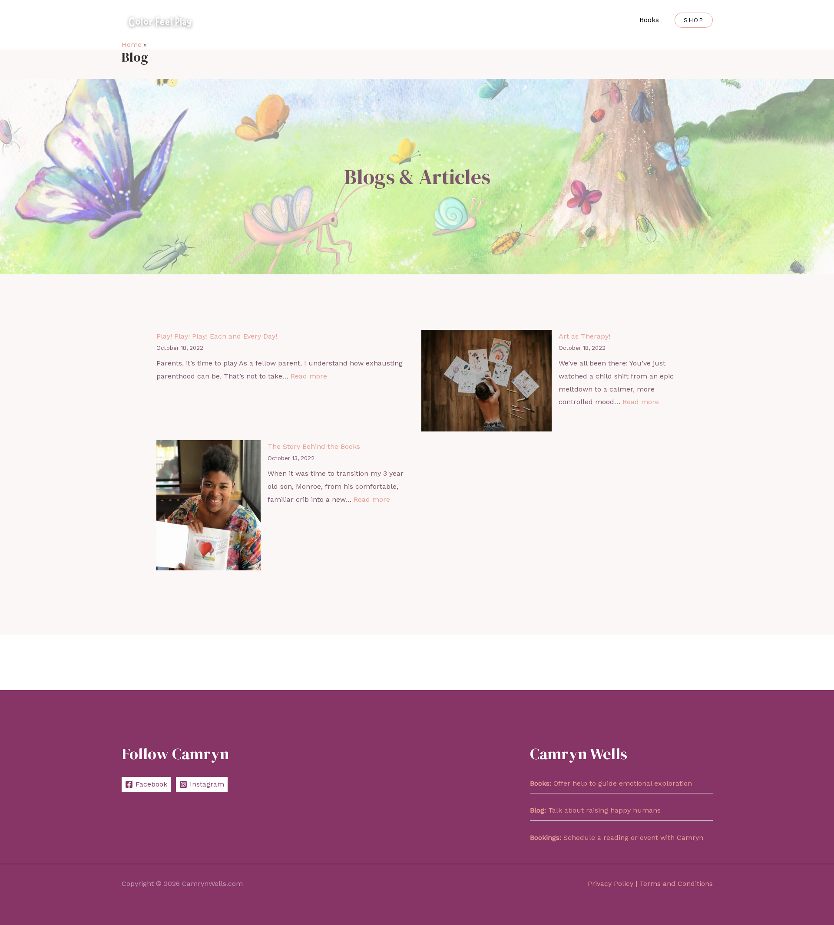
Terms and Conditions (676, 883)
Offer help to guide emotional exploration (611, 783)
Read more (309, 376)
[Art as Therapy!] (486, 380)
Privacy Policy (610, 883)
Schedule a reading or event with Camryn (616, 837)
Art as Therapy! (584, 336)
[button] (694, 20)
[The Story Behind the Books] (208, 505)
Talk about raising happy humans (595, 810)
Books (649, 20)
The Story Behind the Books (314, 446)
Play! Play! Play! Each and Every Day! (216, 336)
